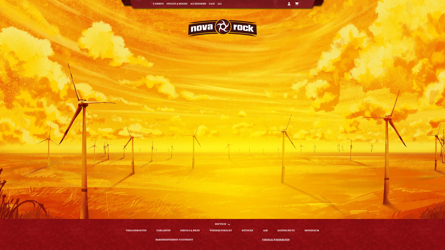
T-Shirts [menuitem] (158, 3)
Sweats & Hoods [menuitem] (177, 3)
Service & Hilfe (190, 230)
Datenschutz (286, 230)
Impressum (312, 230)
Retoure (247, 230)
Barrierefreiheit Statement (174, 239)
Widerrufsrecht (221, 230)
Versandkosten (136, 230)
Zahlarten (163, 230)
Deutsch (220, 224)
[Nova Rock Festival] (222, 28)
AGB (265, 230)
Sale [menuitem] (212, 3)
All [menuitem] (219, 3)
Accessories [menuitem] (198, 3)
